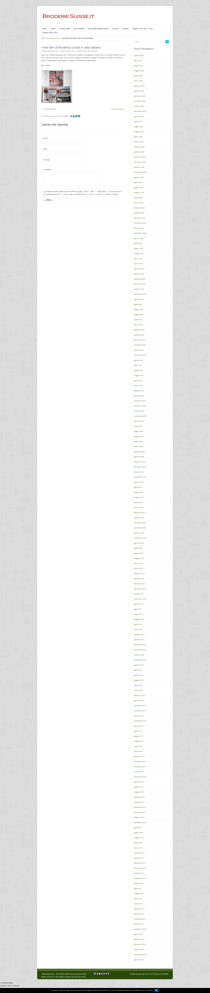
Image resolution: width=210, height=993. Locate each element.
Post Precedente (48, 109)
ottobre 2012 (139, 873)
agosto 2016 (139, 665)
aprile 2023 (138, 258)
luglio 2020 (138, 426)
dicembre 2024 (139, 157)
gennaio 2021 (139, 396)
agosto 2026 (139, 55)
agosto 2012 (139, 883)
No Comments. (93, 51)
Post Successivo (118, 109)
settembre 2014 (140, 777)
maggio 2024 (139, 192)
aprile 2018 (138, 563)
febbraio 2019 (139, 512)
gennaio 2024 (139, 213)
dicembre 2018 (139, 523)
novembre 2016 (140, 650)
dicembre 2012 (139, 863)
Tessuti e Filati (64, 28)
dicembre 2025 (139, 96)
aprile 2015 (138, 746)
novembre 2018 (140, 528)
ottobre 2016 (139, 655)
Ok (156, 990)
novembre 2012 (140, 868)
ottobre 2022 (139, 289)
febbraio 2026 (139, 86)
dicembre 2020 (139, 401)
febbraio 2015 (139, 756)
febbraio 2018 (139, 573)
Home (44, 28)
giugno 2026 (138, 65)
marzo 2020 (138, 446)
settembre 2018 (140, 538)
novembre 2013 (140, 812)
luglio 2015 (138, 731)
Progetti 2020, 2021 (50, 32)
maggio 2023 (139, 253)
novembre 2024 (140, 162)
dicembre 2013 (139, 807)
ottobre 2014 (139, 771)
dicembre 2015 (139, 705)
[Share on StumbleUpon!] (74, 116)
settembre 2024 (140, 172)
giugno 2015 (138, 736)
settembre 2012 (140, 878)
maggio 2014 (139, 792)
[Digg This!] (79, 116)
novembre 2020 (140, 406)
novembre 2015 (140, 711)
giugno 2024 (138, 187)
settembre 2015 (140, 721)
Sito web (46, 160)
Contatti (125, 28)
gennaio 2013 (139, 858)
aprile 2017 (138, 624)
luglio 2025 (138, 121)
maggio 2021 (139, 375)
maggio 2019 (139, 497)
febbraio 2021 (139, 391)
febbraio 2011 (139, 939)
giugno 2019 (138, 492)
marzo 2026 (138, 81)
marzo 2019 (138, 507)
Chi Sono (115, 28)
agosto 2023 (139, 238)
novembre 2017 (140, 589)
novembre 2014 (140, 766)
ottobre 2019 (139, 472)
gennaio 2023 (139, 274)
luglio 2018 (138, 548)
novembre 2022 (140, 284)
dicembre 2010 (139, 944)
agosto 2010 (139, 959)
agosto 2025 (139, 116)
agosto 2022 (139, 299)
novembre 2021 (140, 345)
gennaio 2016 (139, 700)
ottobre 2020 (139, 411)
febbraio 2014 (139, 797)
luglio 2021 (138, 365)
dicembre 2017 (139, 584)
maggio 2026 (139, 70)
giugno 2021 (138, 370)
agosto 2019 (139, 482)
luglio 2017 (138, 609)
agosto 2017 (139, 604)
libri (73, 51)
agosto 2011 (139, 934)
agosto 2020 (139, 421)
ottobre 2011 (139, 924)
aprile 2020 (138, 441)
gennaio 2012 (139, 914)
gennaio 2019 (139, 517)
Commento (47, 169)
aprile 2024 (138, 198)
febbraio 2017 (139, 634)
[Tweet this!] (71, 116)
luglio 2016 (138, 670)
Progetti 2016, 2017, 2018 (142, 28)
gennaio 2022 (139, 335)
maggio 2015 (139, 741)
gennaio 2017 (139, 639)
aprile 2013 (138, 843)
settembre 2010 (140, 954)
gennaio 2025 (139, 152)
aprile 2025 (138, 137)
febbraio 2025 (139, 147)
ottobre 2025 (139, 106)
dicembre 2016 (139, 645)
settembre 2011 (140, 929)
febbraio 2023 (139, 269)
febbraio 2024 (139, 208)
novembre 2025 (140, 101)
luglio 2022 (138, 304)
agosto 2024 (139, 177)
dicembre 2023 (139, 218)
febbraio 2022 (139, 330)
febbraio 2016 (139, 695)
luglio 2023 (138, 243)
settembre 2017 (140, 599)
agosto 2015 (139, 726)
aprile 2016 (138, 685)
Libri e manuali (79, 28)
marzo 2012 (138, 904)
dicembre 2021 (139, 340)
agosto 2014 (139, 782)
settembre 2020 (140, 416)
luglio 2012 (138, 888)
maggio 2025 (139, 131)
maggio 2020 (139, 436)
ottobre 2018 (139, 533)
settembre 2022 (140, 294)
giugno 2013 (138, 832)
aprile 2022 (138, 319)
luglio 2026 (138, 60)
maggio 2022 (139, 314)
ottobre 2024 (139, 167)
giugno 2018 (138, 553)
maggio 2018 (139, 558)
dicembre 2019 (139, 462)
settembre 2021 (140, 355)
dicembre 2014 (139, 761)
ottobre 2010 (139, 949)
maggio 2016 (139, 680)
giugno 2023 (138, 248)
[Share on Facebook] (76, 116)
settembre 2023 (140, 233)
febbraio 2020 (139, 452)
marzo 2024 (138, 203)
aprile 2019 (138, 502)
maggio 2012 (139, 893)
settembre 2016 (140, 660)
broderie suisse (53, 38)
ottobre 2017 (139, 594)
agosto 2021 (139, 360)
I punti (53, 28)
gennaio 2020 (139, 457)
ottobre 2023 (139, 228)
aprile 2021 (138, 380)
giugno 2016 (138, 675)
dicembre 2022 (139, 279)
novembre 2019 (140, 467)
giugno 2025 (138, 126)
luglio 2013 (138, 827)
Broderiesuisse (53, 51)
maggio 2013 (139, 838)
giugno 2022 (138, 309)
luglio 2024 (138, 182)
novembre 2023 (140, 223)
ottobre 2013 (139, 817)
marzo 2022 (138, 324)
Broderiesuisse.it (136, 974)
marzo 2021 (138, 385)
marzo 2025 (138, 142)
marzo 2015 (138, 751)
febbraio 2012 (139, 909)
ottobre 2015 (139, 716)
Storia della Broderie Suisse (98, 28)
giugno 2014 (138, 787)
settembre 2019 (140, 477)
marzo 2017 (138, 629)
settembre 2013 (140, 822)
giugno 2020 (138, 431)
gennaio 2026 (139, 91)
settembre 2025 (140, 111)
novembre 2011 (140, 919)
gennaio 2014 (139, 802)
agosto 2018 (139, 543)
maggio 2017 (139, 619)
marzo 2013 (138, 848)
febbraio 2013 (139, 853)
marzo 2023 (138, 264)
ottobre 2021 (139, 350)
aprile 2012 (138, 899)
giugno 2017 (138, 614)
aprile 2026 (138, 76)
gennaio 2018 (139, 578)
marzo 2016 (138, 690)
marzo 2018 (138, 568)
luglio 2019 (138, 487)
